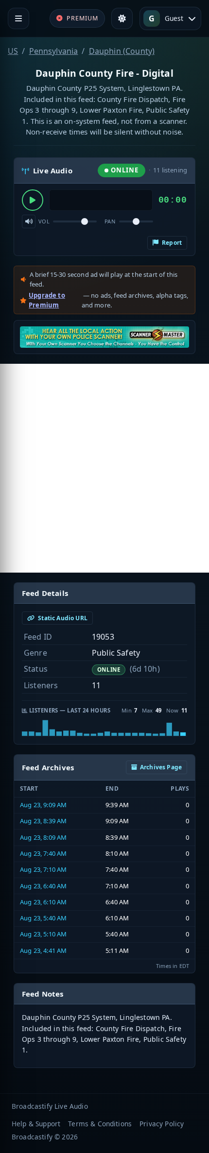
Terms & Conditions (100, 1123)
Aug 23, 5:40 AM (43, 918)
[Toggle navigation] (18, 18)
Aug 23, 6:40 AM (43, 886)
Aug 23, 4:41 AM (43, 950)
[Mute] (28, 221)
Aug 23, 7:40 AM (43, 853)
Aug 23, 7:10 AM (43, 869)
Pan (109, 221)
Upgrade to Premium (47, 300)
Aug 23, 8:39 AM (43, 820)
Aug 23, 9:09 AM (43, 804)
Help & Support (36, 1123)
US (13, 51)
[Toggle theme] (122, 18)
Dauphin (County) (122, 51)
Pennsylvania (53, 51)
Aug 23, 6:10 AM (43, 902)
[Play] (32, 200)
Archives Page (161, 767)
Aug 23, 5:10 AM (43, 934)
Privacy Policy (161, 1123)
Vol (44, 221)
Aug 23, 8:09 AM (43, 837)
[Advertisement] (104, 468)
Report (171, 242)
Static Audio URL (61, 618)
